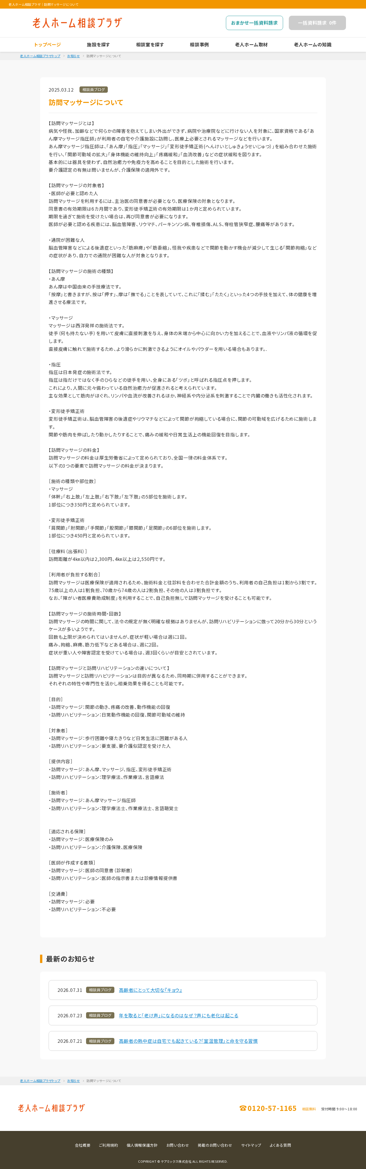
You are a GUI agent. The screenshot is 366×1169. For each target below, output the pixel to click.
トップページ (47, 44)
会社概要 (83, 1145)
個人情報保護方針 (142, 1145)
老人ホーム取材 (251, 44)
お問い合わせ (177, 1145)
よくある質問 (280, 1145)
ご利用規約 (108, 1145)
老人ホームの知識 (313, 44)
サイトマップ (251, 1145)
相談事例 (199, 44)
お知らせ (73, 56)
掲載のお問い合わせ (215, 1145)
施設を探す (98, 44)
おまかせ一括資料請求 (254, 22)
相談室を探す (150, 44)
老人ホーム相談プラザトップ (40, 56)
